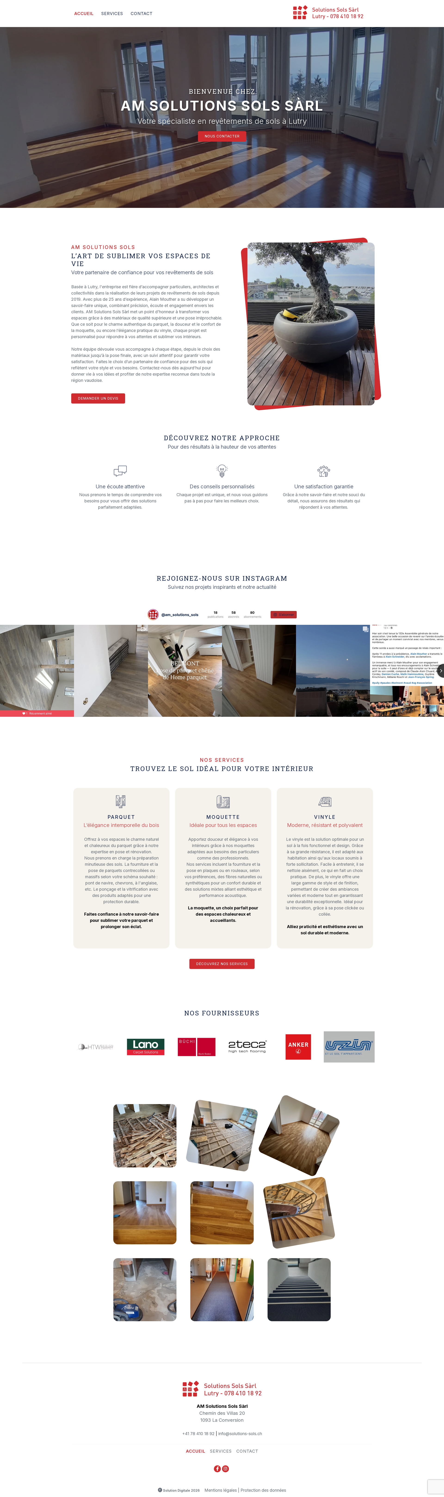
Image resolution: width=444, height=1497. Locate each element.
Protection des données (263, 1490)
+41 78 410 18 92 (198, 1433)
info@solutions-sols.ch (240, 1433)
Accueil (84, 13)
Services (112, 13)
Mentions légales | (221, 1490)
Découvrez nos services (222, 964)
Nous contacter (222, 136)
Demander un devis (98, 398)
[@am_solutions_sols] (153, 614)
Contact (142, 13)
